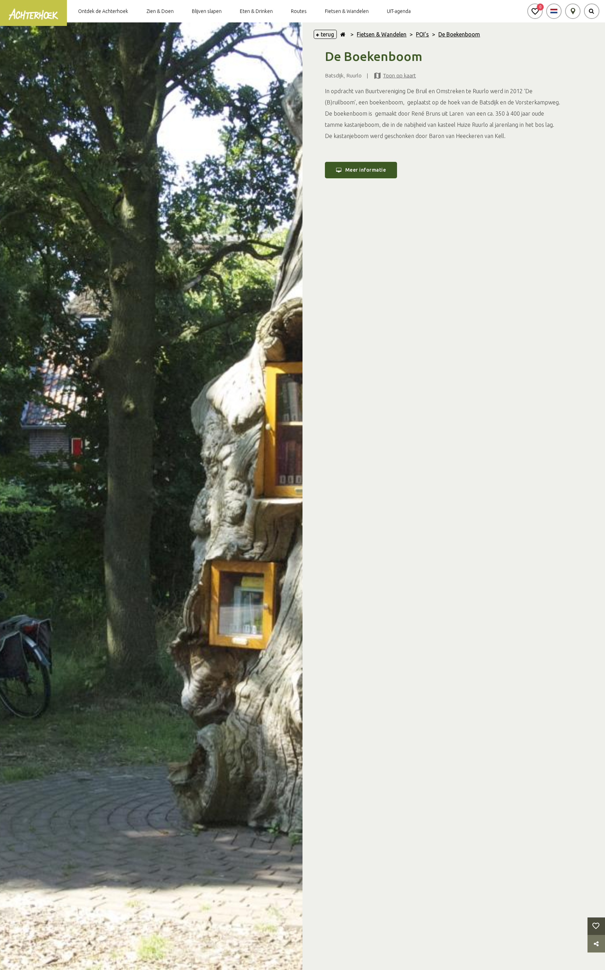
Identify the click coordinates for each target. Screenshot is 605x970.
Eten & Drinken (256, 11)
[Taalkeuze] (554, 11)
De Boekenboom (459, 34)
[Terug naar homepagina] (343, 34)
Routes (299, 11)
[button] (535, 11)
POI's (422, 34)
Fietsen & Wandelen (347, 11)
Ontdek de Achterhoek (103, 11)
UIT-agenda (399, 11)
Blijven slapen (207, 11)
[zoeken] (591, 11)
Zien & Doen (160, 11)
